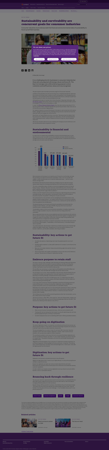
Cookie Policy (36, 55)
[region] (55, 53)
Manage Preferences (53, 59)
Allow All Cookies (39, 59)
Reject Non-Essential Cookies (69, 59)
